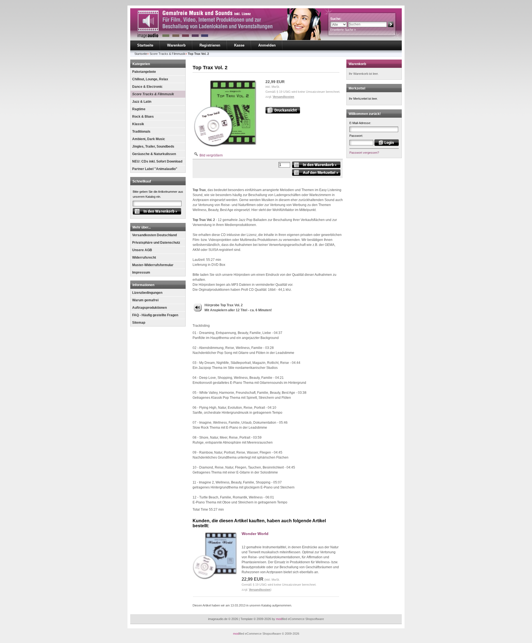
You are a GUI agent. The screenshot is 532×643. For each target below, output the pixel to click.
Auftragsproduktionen (149, 308)
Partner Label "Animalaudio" (154, 169)
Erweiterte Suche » (343, 29)
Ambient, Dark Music (148, 139)
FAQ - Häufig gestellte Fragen (155, 315)
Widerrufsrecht (144, 257)
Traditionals (141, 131)
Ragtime (138, 109)
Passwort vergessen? (364, 152)
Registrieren (210, 45)
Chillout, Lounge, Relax (150, 79)
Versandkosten (283, 96)
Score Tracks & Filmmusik (153, 94)
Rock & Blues (143, 117)
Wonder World (255, 533)
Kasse (239, 45)
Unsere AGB (142, 250)
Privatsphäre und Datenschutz (156, 243)
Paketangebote (144, 72)
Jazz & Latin (141, 102)
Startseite (145, 45)
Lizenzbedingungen (147, 293)
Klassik (138, 124)
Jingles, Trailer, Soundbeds (153, 146)
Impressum (141, 272)
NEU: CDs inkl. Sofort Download (157, 161)
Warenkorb (176, 45)
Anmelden (267, 45)
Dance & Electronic (147, 87)
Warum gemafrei (145, 300)
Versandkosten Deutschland (154, 235)
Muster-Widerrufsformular (152, 265)
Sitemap (138, 323)
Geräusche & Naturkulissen (154, 154)
